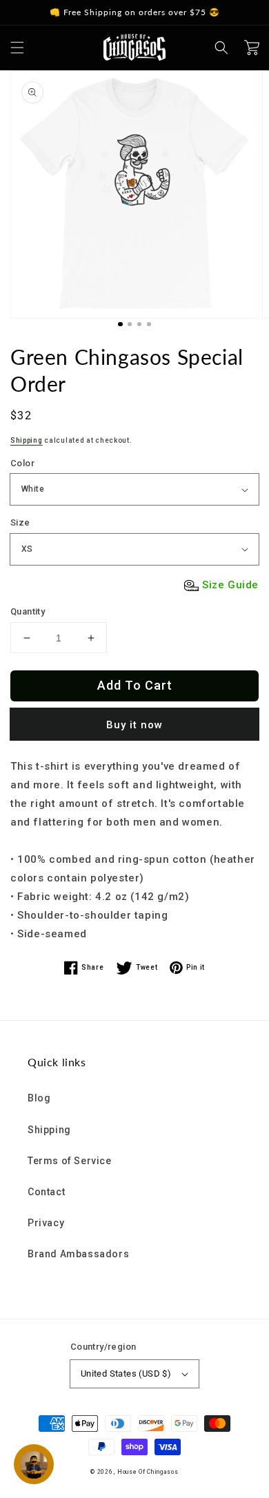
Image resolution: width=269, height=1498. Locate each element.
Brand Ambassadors (78, 1253)
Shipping (26, 440)
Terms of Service (70, 1160)
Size (20, 522)
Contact (46, 1191)
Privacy (46, 1222)
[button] (17, 47)
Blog (39, 1097)
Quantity (27, 611)
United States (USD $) (126, 1373)
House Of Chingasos (148, 1471)
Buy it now (134, 725)
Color (22, 463)
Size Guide (230, 585)
